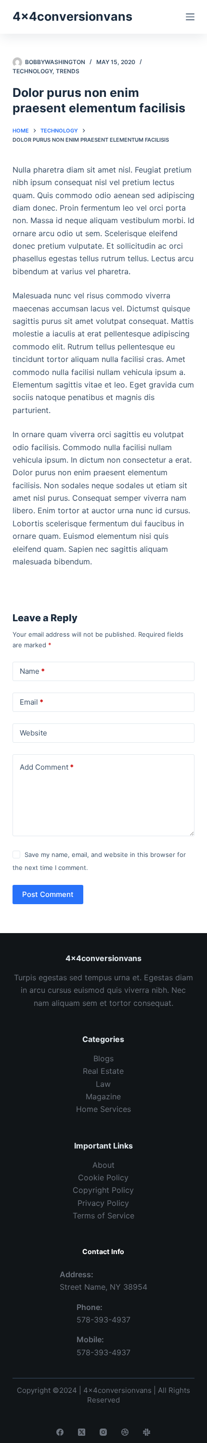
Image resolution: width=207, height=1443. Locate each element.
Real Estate (103, 1071)
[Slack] (146, 1432)
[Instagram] (103, 1432)
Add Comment (47, 767)
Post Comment (48, 894)
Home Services (103, 1109)
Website (33, 732)
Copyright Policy (103, 1190)
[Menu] (190, 17)
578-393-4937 (103, 1319)
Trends (67, 71)
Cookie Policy (103, 1177)
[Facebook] (60, 1432)
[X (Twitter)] (81, 1432)
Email (31, 702)
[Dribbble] (125, 1432)
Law (103, 1084)
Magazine (103, 1096)
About (103, 1165)
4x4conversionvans (72, 16)
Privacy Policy (103, 1203)
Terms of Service (103, 1215)
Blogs (103, 1058)
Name (32, 671)
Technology (32, 71)
